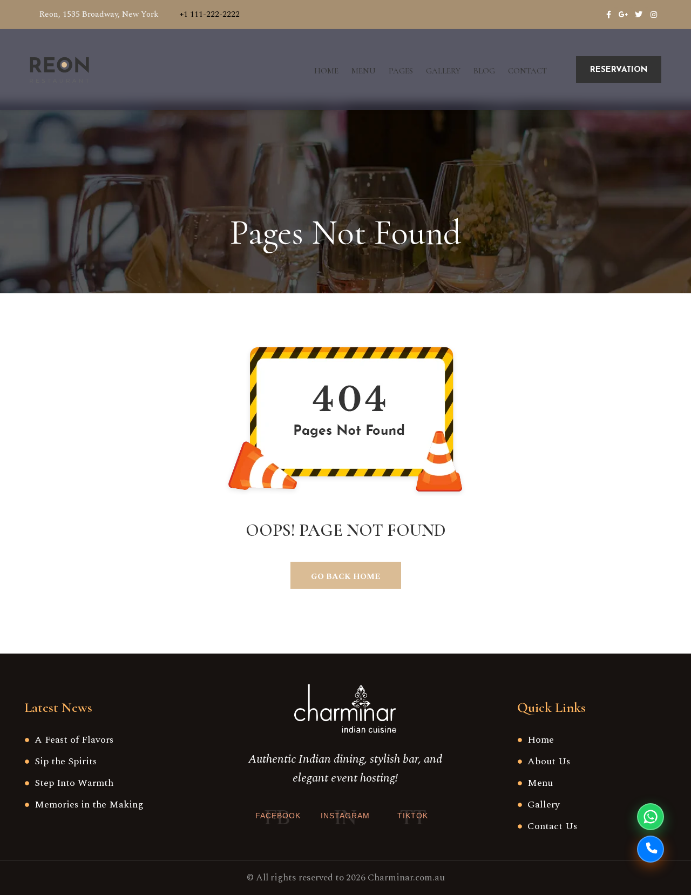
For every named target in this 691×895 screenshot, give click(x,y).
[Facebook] (608, 14)
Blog (484, 71)
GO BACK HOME (345, 576)
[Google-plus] (623, 14)
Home (326, 71)
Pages (401, 71)
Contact (527, 71)
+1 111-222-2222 (209, 14)
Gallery (443, 71)
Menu (363, 71)
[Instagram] (653, 14)
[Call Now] (650, 849)
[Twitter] (638, 14)
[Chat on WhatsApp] (650, 816)
